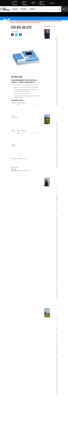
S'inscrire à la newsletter (15, 3)
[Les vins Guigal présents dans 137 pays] (50, 145)
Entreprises (24, 9)
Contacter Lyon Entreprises (42, 3)
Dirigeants (32, 9)
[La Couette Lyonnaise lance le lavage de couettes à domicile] (50, 71)
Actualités (15, 9)
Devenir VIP (33, 3)
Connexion (52, 3)
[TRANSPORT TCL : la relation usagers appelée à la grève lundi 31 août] (50, 355)
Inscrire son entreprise (25, 3)
